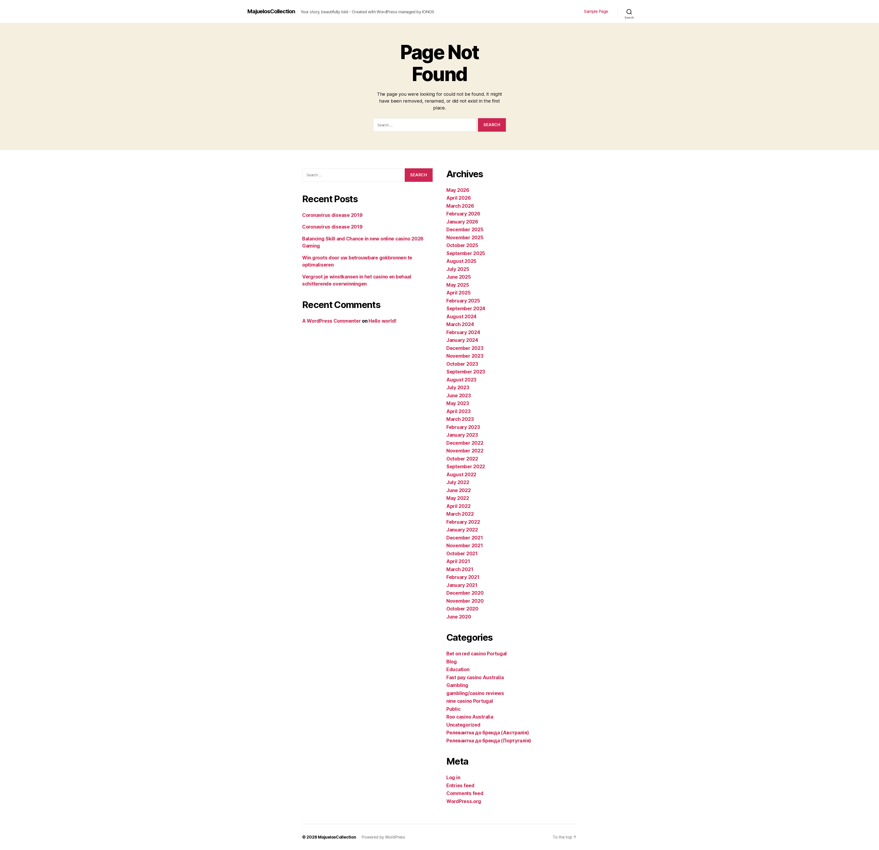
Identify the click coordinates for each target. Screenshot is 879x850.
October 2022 (462, 459)
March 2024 (460, 324)
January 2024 (462, 340)
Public (453, 709)
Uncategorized (463, 725)
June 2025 (458, 277)
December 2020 (465, 593)
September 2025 (465, 253)
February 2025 (463, 301)
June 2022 (458, 490)
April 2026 (458, 198)
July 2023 (457, 387)
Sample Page (596, 11)
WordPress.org (463, 801)
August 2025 (461, 261)
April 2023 (458, 411)
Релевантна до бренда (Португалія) (488, 741)
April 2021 (458, 561)
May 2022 (457, 498)
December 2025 (464, 229)
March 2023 (460, 419)
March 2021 (459, 569)
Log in (453, 777)
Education (457, 669)
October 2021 (462, 553)
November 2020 (465, 601)
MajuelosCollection (271, 11)
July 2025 (457, 269)
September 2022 (465, 466)
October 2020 (462, 609)
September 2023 (465, 372)
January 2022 (462, 530)
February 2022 (463, 522)
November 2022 (464, 451)
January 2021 (461, 585)
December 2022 (464, 443)
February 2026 (463, 214)
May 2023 (457, 403)
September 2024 (465, 308)
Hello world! (382, 321)
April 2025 (458, 293)
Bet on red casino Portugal (476, 654)
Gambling (457, 685)
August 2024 (461, 316)
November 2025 (464, 237)
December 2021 (464, 538)
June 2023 (458, 395)
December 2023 (464, 348)
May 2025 (457, 285)
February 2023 (463, 427)
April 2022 (458, 506)
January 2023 (462, 435)
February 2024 (463, 332)
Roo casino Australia (469, 717)
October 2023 (462, 364)
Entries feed (460, 785)
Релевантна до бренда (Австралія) (487, 733)
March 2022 (460, 514)
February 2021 (463, 577)
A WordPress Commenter (331, 321)
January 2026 (462, 222)
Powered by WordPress (383, 837)
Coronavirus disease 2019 (332, 215)
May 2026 (457, 190)
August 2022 (461, 474)
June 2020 (458, 617)
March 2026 (460, 206)
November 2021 (464, 545)
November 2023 (464, 356)
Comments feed (464, 793)
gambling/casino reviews (475, 693)
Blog (451, 662)
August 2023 (461, 380)
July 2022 (457, 482)
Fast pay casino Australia (475, 677)
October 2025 (462, 245)
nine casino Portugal (469, 701)
